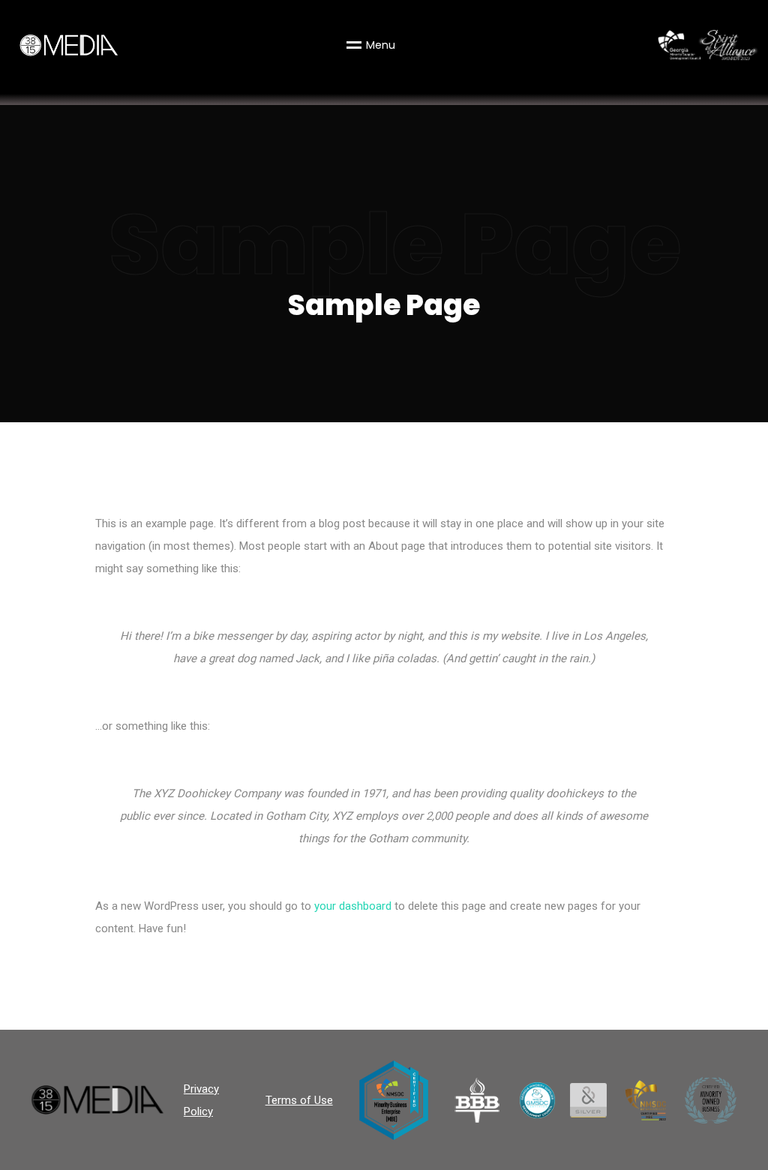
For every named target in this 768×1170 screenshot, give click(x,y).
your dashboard (353, 906)
